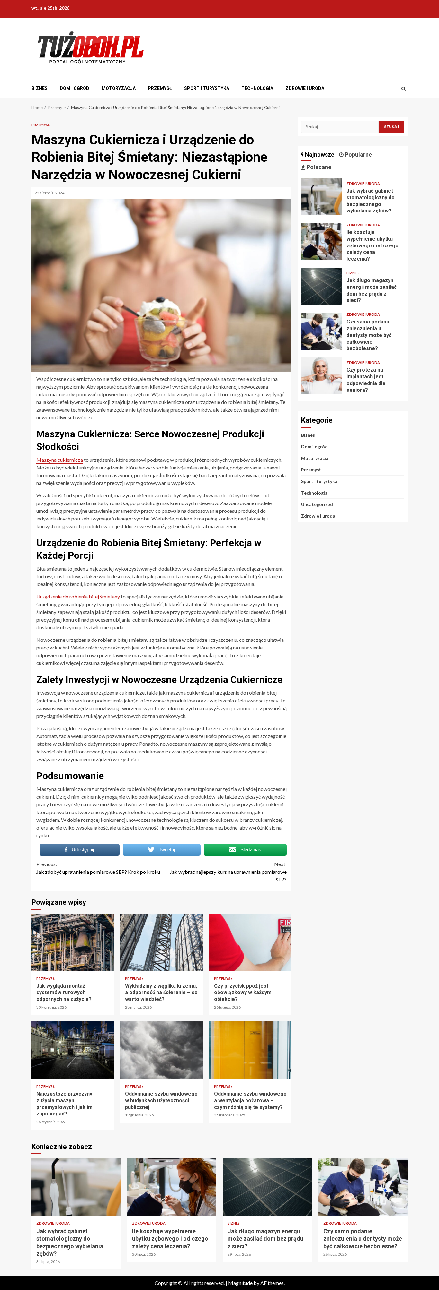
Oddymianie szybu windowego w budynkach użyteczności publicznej (161, 1050)
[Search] (403, 88)
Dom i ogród (74, 88)
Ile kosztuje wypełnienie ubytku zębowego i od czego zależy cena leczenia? (321, 241)
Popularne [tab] (358, 154)
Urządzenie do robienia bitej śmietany (78, 596)
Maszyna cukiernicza (59, 460)
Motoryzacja (119, 88)
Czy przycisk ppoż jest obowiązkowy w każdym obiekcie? (250, 942)
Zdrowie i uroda (304, 88)
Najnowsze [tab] (319, 154)
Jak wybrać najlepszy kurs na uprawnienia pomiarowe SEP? (228, 871)
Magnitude (240, 1283)
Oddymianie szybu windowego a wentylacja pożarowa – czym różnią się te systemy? (250, 1050)
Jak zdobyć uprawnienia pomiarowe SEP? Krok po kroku (98, 868)
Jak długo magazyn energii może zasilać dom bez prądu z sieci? (321, 286)
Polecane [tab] (318, 167)
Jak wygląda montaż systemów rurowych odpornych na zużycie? (72, 942)
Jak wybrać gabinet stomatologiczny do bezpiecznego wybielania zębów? (321, 196)
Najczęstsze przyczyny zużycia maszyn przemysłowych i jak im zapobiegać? (72, 1050)
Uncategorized (317, 504)
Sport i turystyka (206, 88)
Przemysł (160, 88)
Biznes (39, 88)
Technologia (257, 88)
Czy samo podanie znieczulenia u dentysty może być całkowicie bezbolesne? (321, 331)
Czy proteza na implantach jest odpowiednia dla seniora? (321, 375)
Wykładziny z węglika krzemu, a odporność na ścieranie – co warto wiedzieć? (161, 942)
